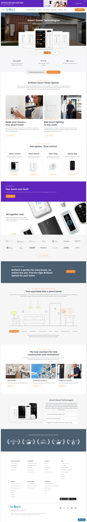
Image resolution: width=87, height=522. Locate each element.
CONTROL (39, 52)
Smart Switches (33, 331)
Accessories (13, 496)
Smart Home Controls (15, 483)
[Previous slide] (6, 32)
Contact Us (63, 476)
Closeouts (13, 494)
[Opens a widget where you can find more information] (82, 519)
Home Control (13, 463)
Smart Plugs (75, 331)
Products (13, 481)
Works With (46, 9)
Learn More (10, 196)
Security (56, 331)
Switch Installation (64, 472)
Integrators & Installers (32, 463)
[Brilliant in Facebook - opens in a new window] (60, 508)
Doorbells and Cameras (65, 331)
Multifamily (30, 467)
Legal (45, 492)
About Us (46, 463)
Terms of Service (47, 488)
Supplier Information (48, 472)
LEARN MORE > (43, 3)
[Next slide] (80, 32)
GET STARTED (70, 271)
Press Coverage (47, 467)
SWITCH (47, 52)
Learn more (11, 135)
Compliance (47, 481)
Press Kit (46, 469)
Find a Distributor (31, 488)
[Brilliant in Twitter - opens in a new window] (64, 508)
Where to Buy (31, 481)
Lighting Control (14, 465)
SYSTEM (32, 52)
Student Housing (31, 469)
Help (62, 460)
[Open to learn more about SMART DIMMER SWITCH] (62, 107)
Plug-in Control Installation (66, 469)
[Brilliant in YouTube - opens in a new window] (76, 508)
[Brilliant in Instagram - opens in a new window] (68, 508)
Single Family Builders (32, 465)
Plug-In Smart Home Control (16, 485)
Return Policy (47, 490)
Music (50, 331)
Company (46, 460)
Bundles (12, 492)
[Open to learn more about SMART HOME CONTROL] (24, 107)
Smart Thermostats (42, 331)
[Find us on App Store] (64, 499)
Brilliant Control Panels (14, 331)
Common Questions (65, 463)
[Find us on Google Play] (72, 499)
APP (55, 52)
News (45, 465)
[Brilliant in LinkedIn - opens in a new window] (72, 508)
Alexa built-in (24, 331)
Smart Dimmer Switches (15, 488)
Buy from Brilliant (31, 483)
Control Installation (65, 467)
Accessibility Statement (48, 483)
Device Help (63, 465)
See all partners (43, 255)
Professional (30, 460)
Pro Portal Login (31, 472)
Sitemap (62, 478)
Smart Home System (15, 460)
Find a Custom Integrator (33, 485)
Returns (62, 474)
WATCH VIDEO (54, 72)
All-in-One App (13, 467)
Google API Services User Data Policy (51, 485)
